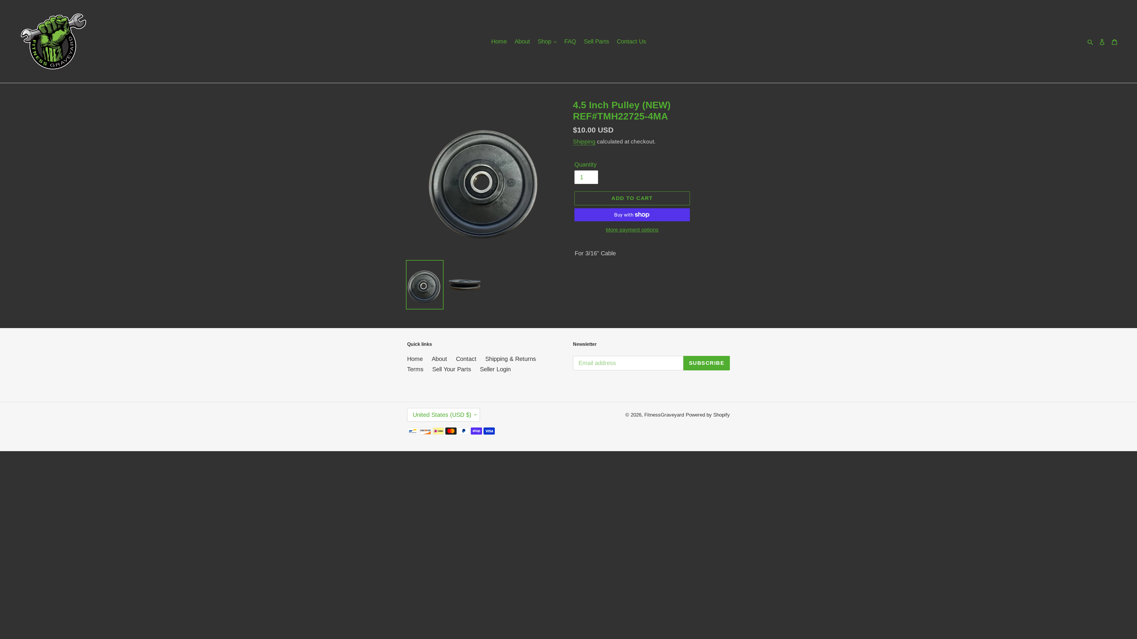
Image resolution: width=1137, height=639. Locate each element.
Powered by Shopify (708, 415)
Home (415, 359)
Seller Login (495, 369)
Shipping (584, 141)
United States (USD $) (442, 415)
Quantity (585, 164)
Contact (466, 359)
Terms (415, 369)
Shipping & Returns (510, 359)
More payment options (632, 230)
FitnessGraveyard (664, 415)
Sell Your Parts (451, 369)
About (439, 359)
